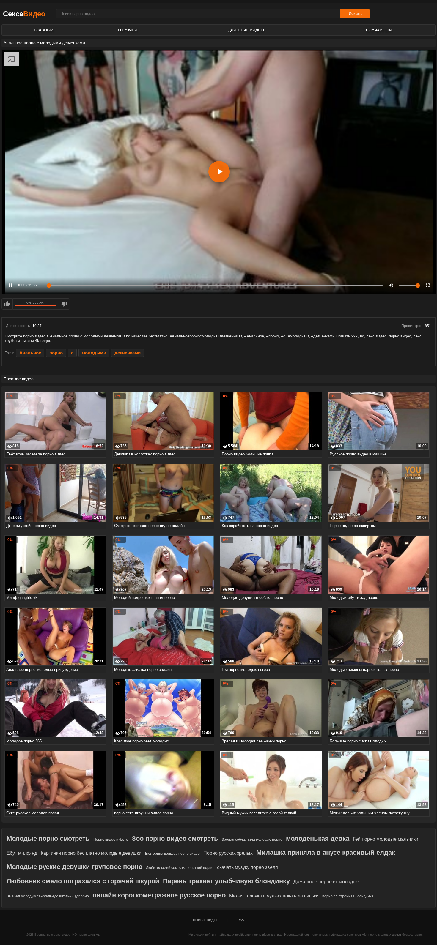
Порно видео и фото (110, 839)
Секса (24, 14)
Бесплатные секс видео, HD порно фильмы (67, 934)
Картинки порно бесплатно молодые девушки (91, 853)
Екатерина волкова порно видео (172, 853)
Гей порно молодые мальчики (385, 839)
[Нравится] (7, 304)
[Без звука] (391, 285)
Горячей (127, 30)
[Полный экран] (427, 285)
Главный (44, 30)
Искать (355, 13)
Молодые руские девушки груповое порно (74, 866)
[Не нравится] (64, 304)
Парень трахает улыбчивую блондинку (226, 881)
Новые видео (205, 920)
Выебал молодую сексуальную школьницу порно (48, 896)
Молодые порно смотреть (48, 838)
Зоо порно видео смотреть (175, 838)
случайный (379, 30)
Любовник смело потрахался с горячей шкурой (83, 881)
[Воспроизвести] (219, 171)
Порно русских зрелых (228, 853)
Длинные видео (246, 30)
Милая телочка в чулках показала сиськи (274, 895)
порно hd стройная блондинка (347, 896)
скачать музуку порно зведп (247, 867)
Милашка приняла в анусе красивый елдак (325, 852)
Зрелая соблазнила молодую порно (252, 839)
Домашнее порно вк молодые (326, 881)
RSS (241, 920)
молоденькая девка (317, 838)
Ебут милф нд (22, 853)
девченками (127, 353)
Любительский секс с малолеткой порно (179, 868)
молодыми (94, 353)
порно (56, 353)
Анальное (30, 353)
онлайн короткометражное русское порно (159, 895)
